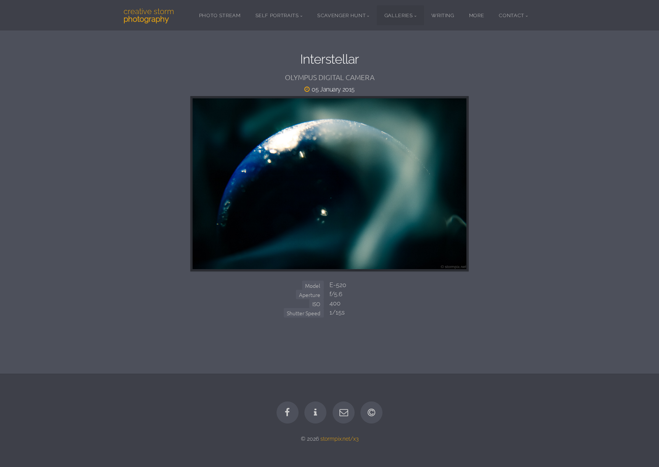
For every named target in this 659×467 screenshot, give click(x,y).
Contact (511, 15)
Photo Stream (220, 15)
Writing (442, 15)
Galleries (398, 15)
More (476, 15)
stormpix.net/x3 (339, 438)
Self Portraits (277, 15)
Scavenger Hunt (341, 15)
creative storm (149, 15)
